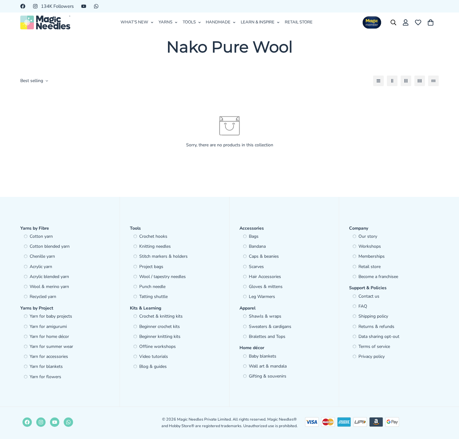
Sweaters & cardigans (270, 326)
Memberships (371, 256)
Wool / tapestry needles (162, 277)
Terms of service (374, 346)
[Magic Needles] (45, 22)
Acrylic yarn (41, 267)
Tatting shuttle (153, 297)
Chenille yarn (42, 256)
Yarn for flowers (45, 377)
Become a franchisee (378, 277)
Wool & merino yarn (49, 287)
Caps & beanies (264, 256)
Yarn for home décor (49, 336)
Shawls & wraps (265, 316)
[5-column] (433, 81)
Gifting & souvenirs (267, 376)
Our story (367, 236)
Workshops (369, 246)
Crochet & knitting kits (161, 316)
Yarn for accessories (49, 356)
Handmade (218, 22)
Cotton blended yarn (50, 246)
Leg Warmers (262, 297)
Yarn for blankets (46, 366)
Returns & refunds (376, 326)
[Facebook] (22, 6)
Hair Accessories (265, 277)
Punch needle (152, 287)
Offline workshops (157, 346)
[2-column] (392, 81)
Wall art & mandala (268, 366)
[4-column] (419, 81)
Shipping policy (373, 316)
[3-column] (406, 81)
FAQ (362, 306)
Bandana (257, 246)
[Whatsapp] (96, 6)
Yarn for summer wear (51, 346)
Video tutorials (153, 356)
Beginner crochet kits (159, 326)
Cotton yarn (41, 236)
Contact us (368, 296)
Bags (254, 236)
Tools (189, 22)
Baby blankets (262, 356)
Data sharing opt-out (378, 336)
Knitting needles (155, 246)
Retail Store (299, 22)
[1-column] (378, 81)
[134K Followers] (41, 422)
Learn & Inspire (257, 22)
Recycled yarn (43, 297)
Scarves (256, 267)
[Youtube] (83, 6)
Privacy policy (371, 356)
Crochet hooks (153, 236)
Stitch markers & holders (163, 256)
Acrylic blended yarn (49, 277)
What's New (134, 22)
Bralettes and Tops (267, 336)
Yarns (165, 22)
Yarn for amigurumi (48, 326)
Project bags (151, 267)
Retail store (369, 267)
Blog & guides (153, 366)
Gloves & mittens (266, 287)
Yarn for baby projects (51, 316)
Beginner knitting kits (159, 336)
